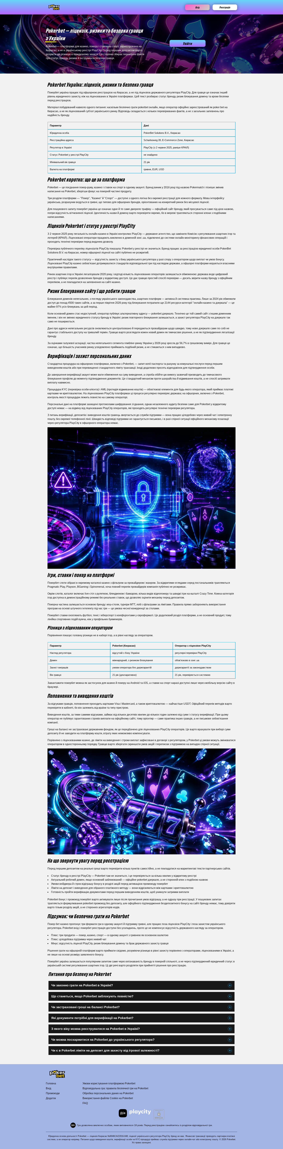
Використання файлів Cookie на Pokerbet (108, 1098)
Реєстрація (224, 7)
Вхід (197, 7)
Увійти (187, 43)
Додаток (51, 1098)
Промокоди (53, 1093)
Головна (51, 1083)
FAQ (85, 1103)
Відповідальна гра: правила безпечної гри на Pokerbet (115, 1088)
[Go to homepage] (54, 7)
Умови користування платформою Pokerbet (109, 1083)
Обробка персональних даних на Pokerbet (108, 1093)
